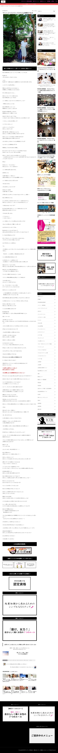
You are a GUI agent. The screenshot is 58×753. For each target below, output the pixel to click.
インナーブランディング (42, 308)
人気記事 (39, 364)
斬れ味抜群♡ (27, 660)
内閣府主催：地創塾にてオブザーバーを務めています (48, 20)
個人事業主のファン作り (42, 370)
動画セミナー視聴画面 (42, 379)
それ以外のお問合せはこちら (20, 649)
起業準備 (39, 406)
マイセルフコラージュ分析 (43, 352)
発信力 (39, 400)
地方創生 (39, 385)
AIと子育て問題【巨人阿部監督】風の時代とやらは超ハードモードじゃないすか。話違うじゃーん (46, 26)
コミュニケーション (41, 314)
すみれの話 (40, 323)
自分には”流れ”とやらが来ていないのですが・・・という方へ (48, 44)
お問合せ (52, 1)
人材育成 (39, 361)
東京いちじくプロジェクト (43, 397)
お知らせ (39, 311)
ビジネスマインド (41, 332)
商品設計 (39, 382)
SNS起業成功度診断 (41, 302)
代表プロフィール (36, 1)
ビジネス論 (5, 660)
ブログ (56, 1)
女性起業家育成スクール (42, 391)
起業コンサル (33, 660)
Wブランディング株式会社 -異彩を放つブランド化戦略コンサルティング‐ (36, 750)
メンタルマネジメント (42, 355)
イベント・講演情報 (41, 305)
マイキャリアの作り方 (42, 349)
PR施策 (39, 299)
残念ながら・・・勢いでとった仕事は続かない (48, 38)
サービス (39, 320)
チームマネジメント (41, 329)
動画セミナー (40, 376)
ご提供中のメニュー (43, 1)
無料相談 (48, 1)
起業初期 (39, 403)
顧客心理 (39, 409)
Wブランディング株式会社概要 (26, 1)
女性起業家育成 (20, 660)
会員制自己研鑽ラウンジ (42, 367)
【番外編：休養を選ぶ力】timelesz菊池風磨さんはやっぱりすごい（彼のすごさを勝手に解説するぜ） (46, 32)
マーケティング (41, 346)
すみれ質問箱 (40, 326)
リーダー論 (40, 358)
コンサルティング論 (41, 317)
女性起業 (15, 660)
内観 (38, 373)
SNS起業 (10, 660)
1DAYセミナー (40, 296)
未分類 (39, 394)
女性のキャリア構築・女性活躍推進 (44, 388)
